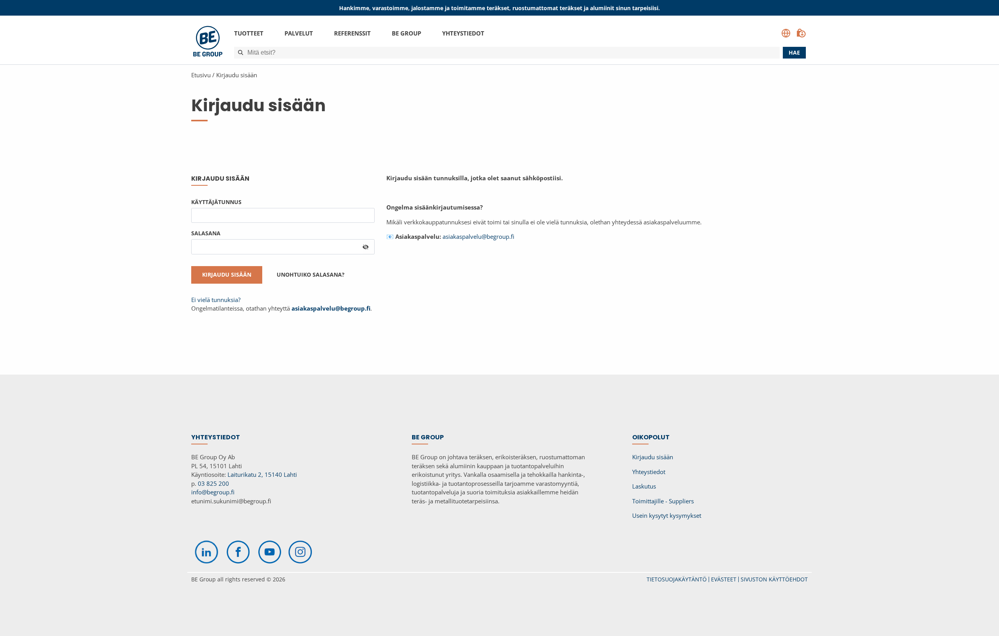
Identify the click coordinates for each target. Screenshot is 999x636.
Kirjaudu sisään (236, 75)
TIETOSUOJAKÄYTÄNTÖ (677, 579)
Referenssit (352, 33)
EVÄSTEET (723, 579)
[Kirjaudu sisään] (801, 33)
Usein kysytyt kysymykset (666, 515)
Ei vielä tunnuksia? (215, 300)
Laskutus (644, 486)
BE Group (406, 33)
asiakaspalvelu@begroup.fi (478, 236)
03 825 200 (213, 483)
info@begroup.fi (213, 492)
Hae (794, 52)
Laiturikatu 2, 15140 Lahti (262, 474)
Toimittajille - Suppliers (663, 501)
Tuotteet (248, 33)
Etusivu (201, 75)
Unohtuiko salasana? (311, 274)
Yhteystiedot (463, 33)
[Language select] (786, 33)
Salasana (205, 233)
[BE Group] (207, 42)
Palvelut (298, 33)
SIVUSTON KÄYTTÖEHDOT (774, 579)
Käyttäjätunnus (216, 202)
